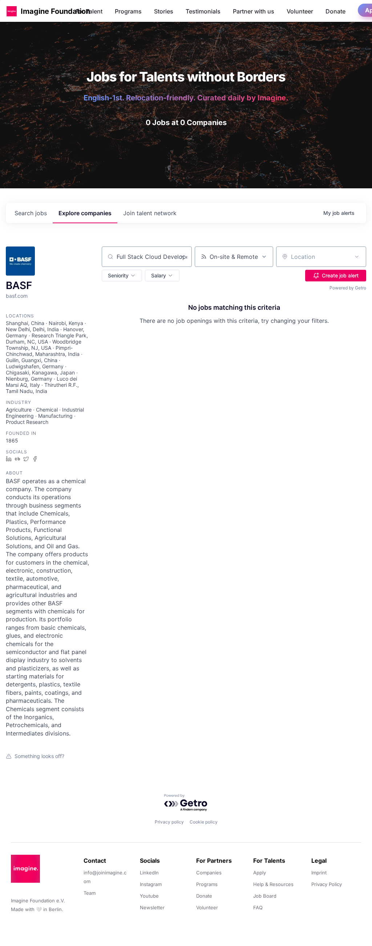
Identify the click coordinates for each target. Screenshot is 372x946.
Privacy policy (169, 822)
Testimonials (203, 11)
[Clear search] (182, 257)
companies (85, 213)
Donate (335, 11)
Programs (128, 11)
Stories (163, 11)
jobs (31, 213)
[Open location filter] (357, 257)
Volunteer (300, 11)
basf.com (17, 296)
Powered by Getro (347, 287)
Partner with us (253, 11)
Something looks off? (39, 756)
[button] (11, 11)
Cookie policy (204, 822)
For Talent (89, 11)
